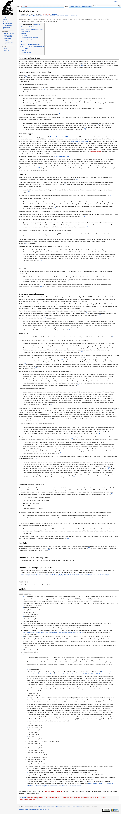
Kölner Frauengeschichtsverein (53, 791)
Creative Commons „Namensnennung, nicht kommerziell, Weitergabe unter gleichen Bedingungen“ (59, 806)
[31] (62, 359)
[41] (60, 452)
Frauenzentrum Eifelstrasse (98, 797)
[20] (26, 243)
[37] (51, 418)
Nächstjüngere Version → (63, 15)
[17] (84, 216)
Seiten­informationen (9, 44)
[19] (47, 235)
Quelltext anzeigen (74, 6)
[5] (44, 89)
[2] (82, 65)
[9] (98, 124)
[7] (78, 104)
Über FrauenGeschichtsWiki (31, 809)
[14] (29, 191)
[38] (39, 420)
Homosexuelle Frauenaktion (79, 141)
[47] (44, 508)
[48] (68, 538)
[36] (115, 409)
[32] (25, 363)
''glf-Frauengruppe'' (95, 151)
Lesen (66, 6)
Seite (18, 6)
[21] (40, 260)
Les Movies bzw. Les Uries (61, 156)
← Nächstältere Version (33, 15)
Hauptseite (5, 18)
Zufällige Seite (6, 27)
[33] (36, 367)
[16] (55, 207)
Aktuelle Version (44, 15)
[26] (45, 317)
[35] (51, 404)
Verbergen (37, 24)
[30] (83, 357)
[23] (41, 286)
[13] (65, 184)
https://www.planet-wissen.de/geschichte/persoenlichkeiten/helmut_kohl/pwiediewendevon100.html (52, 632)
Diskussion (49, 14)
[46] (112, 493)
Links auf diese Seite (9, 33)
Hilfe (4, 29)
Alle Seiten (5, 21)
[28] (112, 336)
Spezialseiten (7, 38)
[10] (85, 129)
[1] (90, 60)
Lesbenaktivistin (32, 797)
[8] (59, 113)
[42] (35, 458)
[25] (100, 314)
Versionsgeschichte (86, 6)
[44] (73, 476)
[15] (111, 195)
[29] (82, 351)
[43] (109, 468)
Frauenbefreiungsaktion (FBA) (59, 137)
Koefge (43, 14)
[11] (39, 167)
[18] (87, 226)
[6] (42, 91)
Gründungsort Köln (54, 797)
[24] (86, 312)
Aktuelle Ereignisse (7, 23)
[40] (72, 438)
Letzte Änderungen (7, 25)
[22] (68, 280)
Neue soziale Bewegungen (28, 799)
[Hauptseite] (8, 7)
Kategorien (23, 797)
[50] (49, 549)
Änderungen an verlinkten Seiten (8, 36)
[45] (98, 489)
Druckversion (7, 40)
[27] (69, 329)
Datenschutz (21, 809)
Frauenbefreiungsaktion (81, 797)
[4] (26, 76)
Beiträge (54, 14)
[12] (77, 179)
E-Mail (5, 48)
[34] (78, 384)
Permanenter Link (8, 42)
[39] (100, 433)
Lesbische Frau (42, 797)
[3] (101, 67)
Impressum (6, 50)
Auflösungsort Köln (67, 797)
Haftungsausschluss (44, 809)
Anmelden (116, 1)
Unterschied (24, 15)
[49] (89, 547)
